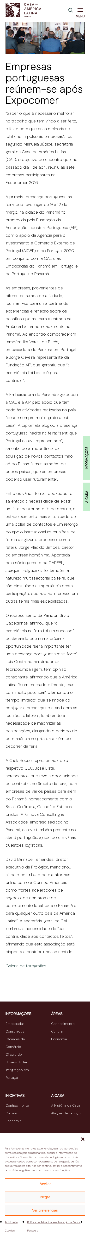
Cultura (57, 1031)
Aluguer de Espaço (66, 1113)
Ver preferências (45, 1210)
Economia (59, 1039)
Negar (45, 1197)
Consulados (15, 1031)
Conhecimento (63, 1023)
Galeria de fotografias (26, 966)
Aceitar (45, 1184)
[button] (82, 1139)
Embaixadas (15, 1023)
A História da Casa (65, 1105)
